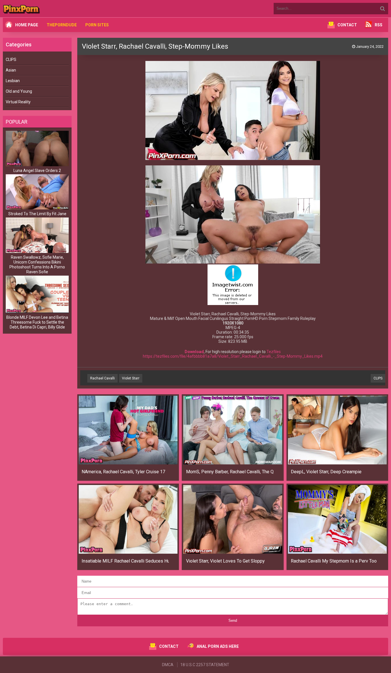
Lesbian (13, 80)
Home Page (26, 25)
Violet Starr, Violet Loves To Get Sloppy (225, 561)
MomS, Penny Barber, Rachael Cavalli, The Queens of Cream (229, 471)
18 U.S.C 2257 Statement (204, 664)
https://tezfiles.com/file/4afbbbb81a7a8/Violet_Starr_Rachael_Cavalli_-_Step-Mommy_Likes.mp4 (233, 356)
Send (232, 620)
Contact (347, 25)
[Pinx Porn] (37, 8)
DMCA (167, 664)
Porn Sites (97, 25)
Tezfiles (273, 351)
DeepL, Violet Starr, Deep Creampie (326, 471)
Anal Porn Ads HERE (218, 646)
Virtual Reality (18, 102)
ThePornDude (62, 25)
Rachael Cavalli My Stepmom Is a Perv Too (334, 561)
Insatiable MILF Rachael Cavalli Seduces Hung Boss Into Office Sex (125, 561)
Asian (11, 70)
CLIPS (11, 59)
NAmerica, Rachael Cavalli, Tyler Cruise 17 (123, 471)
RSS (378, 25)
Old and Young (19, 91)
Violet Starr (130, 378)
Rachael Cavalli (102, 378)
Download (194, 351)
